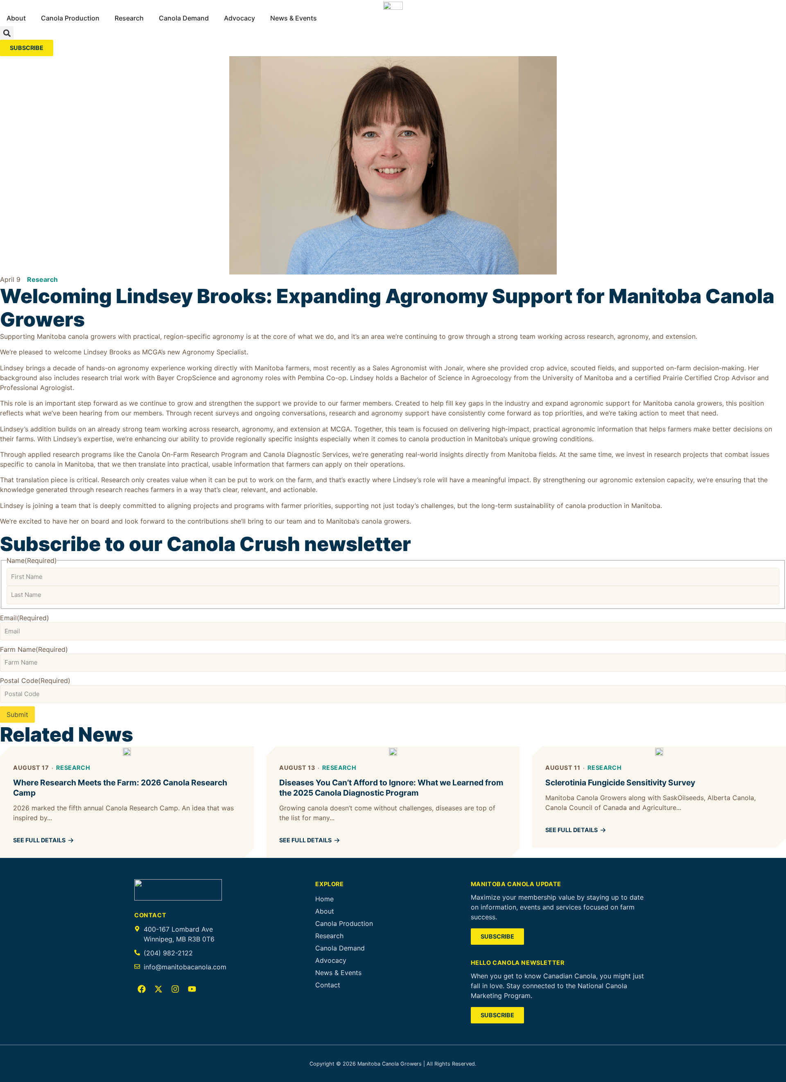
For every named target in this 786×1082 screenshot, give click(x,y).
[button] (7, 33)
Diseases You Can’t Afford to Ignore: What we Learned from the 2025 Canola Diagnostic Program (391, 788)
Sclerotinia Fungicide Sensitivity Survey (620, 782)
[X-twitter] (158, 989)
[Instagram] (175, 989)
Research (42, 279)
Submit (17, 714)
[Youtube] (192, 989)
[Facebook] (141, 989)
